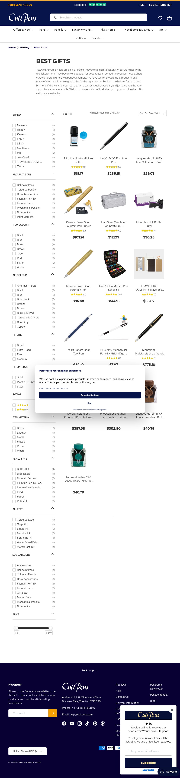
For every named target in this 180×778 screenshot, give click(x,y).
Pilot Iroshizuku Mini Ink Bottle (78, 160)
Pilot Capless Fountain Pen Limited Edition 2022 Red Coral (113, 415)
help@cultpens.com (81, 714)
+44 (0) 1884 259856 (82, 707)
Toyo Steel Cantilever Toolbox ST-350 (114, 224)
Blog (153, 700)
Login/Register (160, 4)
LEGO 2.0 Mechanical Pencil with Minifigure (113, 351)
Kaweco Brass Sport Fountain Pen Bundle (78, 224)
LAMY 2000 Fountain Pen (113, 160)
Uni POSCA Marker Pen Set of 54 (113, 287)
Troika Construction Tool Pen (78, 351)
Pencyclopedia (159, 694)
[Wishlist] (160, 18)
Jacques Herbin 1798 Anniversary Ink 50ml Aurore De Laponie (78, 479)
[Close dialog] (172, 710)
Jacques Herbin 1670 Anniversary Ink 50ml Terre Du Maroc (149, 415)
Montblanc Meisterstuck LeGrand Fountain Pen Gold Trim (148, 351)
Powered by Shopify (32, 762)
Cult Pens (19, 762)
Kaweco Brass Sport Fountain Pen (78, 287)
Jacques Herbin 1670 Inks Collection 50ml (149, 160)
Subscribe (148, 763)
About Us (121, 684)
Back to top (88, 670)
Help (142, 4)
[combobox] (98, 17)
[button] (169, 18)
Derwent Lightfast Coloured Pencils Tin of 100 (78, 415)
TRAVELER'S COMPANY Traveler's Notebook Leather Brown (149, 288)
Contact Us (122, 696)
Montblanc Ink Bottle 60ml (149, 224)
